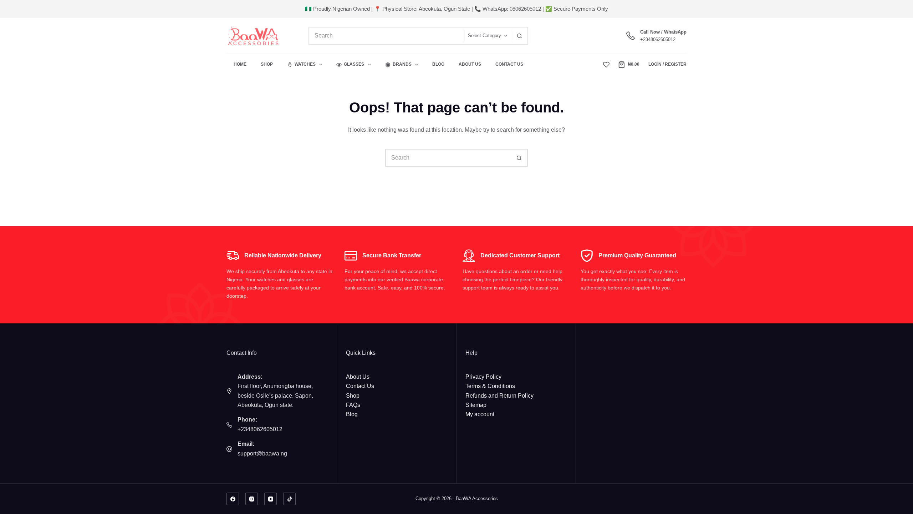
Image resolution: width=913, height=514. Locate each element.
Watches (305, 64)
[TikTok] (289, 499)
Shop (267, 64)
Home (240, 64)
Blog (438, 64)
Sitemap (475, 405)
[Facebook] (232, 499)
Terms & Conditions (490, 386)
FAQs (353, 405)
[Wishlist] (606, 64)
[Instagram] (251, 499)
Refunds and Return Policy (499, 396)
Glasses (354, 64)
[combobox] (386, 36)
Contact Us (509, 64)
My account (479, 414)
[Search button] (519, 35)
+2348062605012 (657, 39)
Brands (402, 64)
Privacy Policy (483, 377)
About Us (470, 64)
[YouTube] (270, 499)
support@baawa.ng (262, 453)
